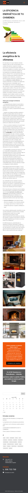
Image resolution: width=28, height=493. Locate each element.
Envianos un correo (9, 472)
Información (16, 22)
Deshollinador (10, 22)
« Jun (4, 412)
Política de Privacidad (19, 491)
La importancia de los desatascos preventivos (13, 422)
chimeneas (10, 439)
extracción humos (10, 444)
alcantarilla (12, 437)
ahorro (7, 437)
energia (4, 444)
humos (4, 446)
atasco (16, 437)
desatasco (15, 439)
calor (20, 437)
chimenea (5, 439)
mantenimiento (20, 446)
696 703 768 (10, 469)
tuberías (10, 448)
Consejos (5, 22)
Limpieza (8, 446)
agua (4, 437)
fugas (20, 444)
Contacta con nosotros (14, 363)
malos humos (14, 446)
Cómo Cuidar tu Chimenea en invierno (12, 431)
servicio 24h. (5, 448)
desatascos (20, 439)
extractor (16, 444)
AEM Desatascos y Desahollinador (11, 20)
